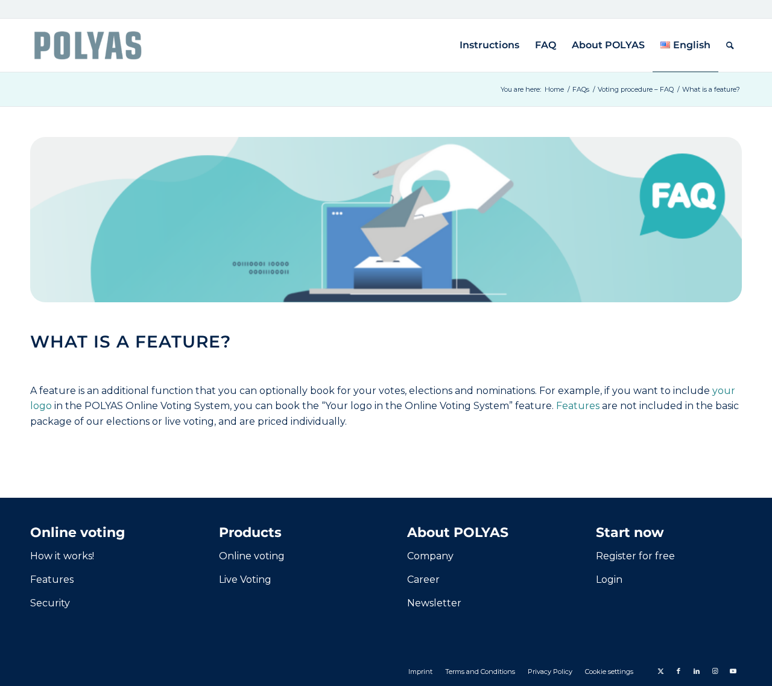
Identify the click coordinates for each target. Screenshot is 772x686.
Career (423, 579)
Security (50, 603)
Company (430, 556)
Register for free (635, 556)
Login (609, 579)
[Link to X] (660, 671)
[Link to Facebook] (678, 671)
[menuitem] (489, 45)
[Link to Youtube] (733, 671)
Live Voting (245, 579)
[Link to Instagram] (715, 671)
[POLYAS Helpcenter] (87, 45)
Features (578, 405)
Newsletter (434, 603)
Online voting (252, 556)
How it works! (62, 556)
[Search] (730, 45)
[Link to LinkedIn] (697, 671)
